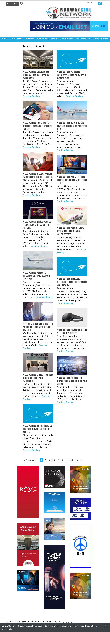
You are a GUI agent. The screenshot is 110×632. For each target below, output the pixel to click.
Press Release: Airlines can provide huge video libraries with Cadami (72, 381)
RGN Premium (67, 39)
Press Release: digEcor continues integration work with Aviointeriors (38, 378)
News (4, 39)
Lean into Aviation (16, 39)
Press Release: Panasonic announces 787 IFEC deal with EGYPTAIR (36, 276)
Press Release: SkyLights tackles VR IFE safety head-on (72, 331)
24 (71, 460)
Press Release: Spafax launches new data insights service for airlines (37, 429)
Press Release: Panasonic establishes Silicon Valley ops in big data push (71, 75)
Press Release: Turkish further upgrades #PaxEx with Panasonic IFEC (72, 126)
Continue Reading (31, 96)
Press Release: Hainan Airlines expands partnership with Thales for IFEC (72, 180)
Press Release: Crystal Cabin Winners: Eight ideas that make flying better (37, 75)
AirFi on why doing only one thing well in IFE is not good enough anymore (38, 327)
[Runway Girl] (69, 18)
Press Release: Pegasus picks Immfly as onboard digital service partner (70, 231)
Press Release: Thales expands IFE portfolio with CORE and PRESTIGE (37, 224)
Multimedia (30, 39)
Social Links (13, 4)
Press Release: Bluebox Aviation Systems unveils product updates (38, 175)
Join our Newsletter (100, 39)
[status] (106, 626)
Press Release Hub (83, 39)
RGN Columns (42, 39)
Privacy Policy (7, 629)
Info (21, 3)
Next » (79, 460)
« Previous (29, 460)
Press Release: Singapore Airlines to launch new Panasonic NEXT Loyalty (72, 282)
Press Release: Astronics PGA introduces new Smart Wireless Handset (37, 126)
